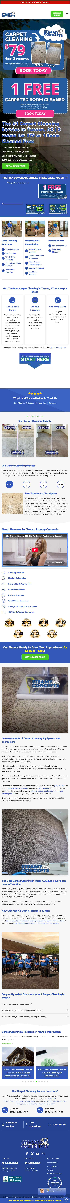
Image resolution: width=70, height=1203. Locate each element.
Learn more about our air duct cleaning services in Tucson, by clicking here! (35, 921)
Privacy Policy (53, 1197)
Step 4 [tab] (60, 484)
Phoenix (12, 1101)
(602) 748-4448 (43, 788)
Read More (6, 1044)
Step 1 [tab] (9, 484)
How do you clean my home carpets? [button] (17, 1004)
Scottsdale (20, 1101)
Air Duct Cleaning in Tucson (34, 910)
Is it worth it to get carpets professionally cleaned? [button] (22, 1010)
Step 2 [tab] (27, 484)
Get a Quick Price (15, 166)
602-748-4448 (32, 1163)
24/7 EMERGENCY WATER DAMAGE (35, 2)
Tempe (27, 1101)
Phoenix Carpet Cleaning (18, 788)
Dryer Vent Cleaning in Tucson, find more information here (36, 923)
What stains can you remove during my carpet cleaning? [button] (24, 1017)
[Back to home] (8, 14)
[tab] (22, 1081)
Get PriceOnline (57, 14)
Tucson (49, 1098)
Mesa (33, 1101)
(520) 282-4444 (59, 786)
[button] (67, 14)
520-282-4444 (10, 1163)
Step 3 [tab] (44, 484)
